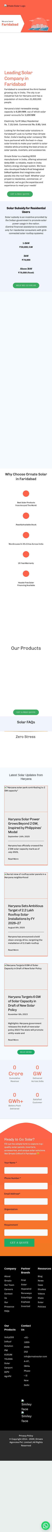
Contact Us (8, 1295)
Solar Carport (8, 1365)
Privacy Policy (26, 1435)
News (40, 1280)
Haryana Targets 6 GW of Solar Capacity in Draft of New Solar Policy (24, 1003)
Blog (40, 1276)
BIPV (6, 1372)
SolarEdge (26, 1297)
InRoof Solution (8, 1343)
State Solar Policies (42, 1302)
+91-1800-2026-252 (27, 1344)
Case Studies (42, 1287)
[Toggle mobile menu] (46, 7)
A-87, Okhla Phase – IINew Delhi (27, 1373)
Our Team (9, 1285)
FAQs (6, 1311)
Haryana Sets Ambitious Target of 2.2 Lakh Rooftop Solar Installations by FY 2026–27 (25, 914)
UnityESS (9, 1337)
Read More (13, 859)
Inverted (25, 1306)
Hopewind (26, 1289)
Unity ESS (9, 162)
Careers (8, 1289)
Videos (41, 1293)
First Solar (24, 1282)
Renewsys (26, 1293)
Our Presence (9, 1304)
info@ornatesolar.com (27, 1356)
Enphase (25, 1302)
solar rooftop (27, 233)
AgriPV (7, 1376)
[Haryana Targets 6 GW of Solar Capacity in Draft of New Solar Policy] (26, 977)
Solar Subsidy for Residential (26, 208)
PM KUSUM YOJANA (8, 1354)
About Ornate (8, 1278)
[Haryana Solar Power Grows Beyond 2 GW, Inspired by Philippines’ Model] (26, 799)
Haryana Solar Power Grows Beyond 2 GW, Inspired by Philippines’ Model (24, 825)
